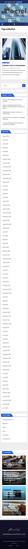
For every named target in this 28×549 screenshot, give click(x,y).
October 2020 (6, 362)
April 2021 (5, 339)
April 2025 (5, 197)
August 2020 (6, 369)
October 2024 (6, 220)
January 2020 (6, 396)
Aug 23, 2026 (8, 513)
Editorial (16, 513)
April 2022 (5, 304)
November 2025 (7, 170)
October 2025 (6, 174)
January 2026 (6, 163)
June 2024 (5, 235)
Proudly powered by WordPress (9, 541)
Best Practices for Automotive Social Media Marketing (11, 509)
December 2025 (7, 166)
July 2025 (5, 186)
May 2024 (5, 239)
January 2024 (6, 255)
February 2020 (6, 392)
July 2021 (5, 331)
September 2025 (7, 178)
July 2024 (5, 232)
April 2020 (5, 385)
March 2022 (6, 308)
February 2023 (6, 285)
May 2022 (5, 300)
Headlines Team (18, 482)
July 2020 (5, 373)
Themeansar (13, 543)
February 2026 (6, 159)
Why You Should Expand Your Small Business (14, 464)
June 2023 (5, 274)
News (4, 431)
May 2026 (5, 147)
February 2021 (6, 346)
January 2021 (6, 350)
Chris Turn (17, 497)
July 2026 (5, 140)
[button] (25, 24)
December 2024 (7, 212)
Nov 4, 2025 (6, 68)
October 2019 (6, 404)
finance (4, 427)
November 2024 (7, 216)
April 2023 (5, 277)
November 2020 (7, 358)
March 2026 (6, 155)
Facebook (10, 545)
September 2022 (7, 293)
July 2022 (5, 297)
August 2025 (6, 182)
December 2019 (7, 400)
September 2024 (7, 224)
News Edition (17, 467)
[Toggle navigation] (14, 24)
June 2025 (5, 189)
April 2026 (5, 151)
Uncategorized (6, 62)
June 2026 (5, 144)
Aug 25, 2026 (8, 467)
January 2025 (6, 209)
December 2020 (7, 354)
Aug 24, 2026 (8, 482)
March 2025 (6, 201)
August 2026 (6, 136)
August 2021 (6, 327)
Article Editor (16, 68)
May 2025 (5, 193)
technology (5, 435)
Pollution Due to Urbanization (13, 65)
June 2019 (5, 408)
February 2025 (6, 205)
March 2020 (6, 388)
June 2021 (5, 335)
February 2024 (6, 251)
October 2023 (6, 262)
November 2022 (7, 289)
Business (5, 423)
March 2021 (6, 343)
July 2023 (5, 270)
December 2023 (7, 258)
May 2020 (5, 381)
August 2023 (6, 266)
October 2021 (6, 320)
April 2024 (5, 243)
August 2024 (6, 228)
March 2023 (6, 281)
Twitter (17, 545)
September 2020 (7, 366)
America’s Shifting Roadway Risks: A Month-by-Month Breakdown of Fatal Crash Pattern (14, 106)
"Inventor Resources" (8, 419)
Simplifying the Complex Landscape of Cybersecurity (14, 493)
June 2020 (5, 377)
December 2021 (7, 316)
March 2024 (6, 247)
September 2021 (7, 323)
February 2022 (6, 312)
